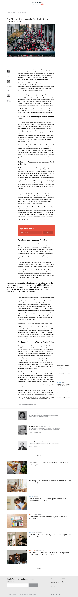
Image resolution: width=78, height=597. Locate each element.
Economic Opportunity (11, 12)
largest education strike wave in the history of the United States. (37, 349)
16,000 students (44, 264)
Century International (54, 579)
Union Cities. (26, 141)
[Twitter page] (56, 594)
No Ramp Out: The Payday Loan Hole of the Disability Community (63, 374)
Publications (22, 8)
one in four (37, 257)
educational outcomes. (25, 270)
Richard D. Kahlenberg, (39, 426)
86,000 (34, 312)
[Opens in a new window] (29, 434)
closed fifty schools (33, 330)
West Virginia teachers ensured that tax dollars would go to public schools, (35, 362)
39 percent (45, 255)
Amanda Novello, (36, 412)
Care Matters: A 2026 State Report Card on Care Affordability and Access (64, 386)
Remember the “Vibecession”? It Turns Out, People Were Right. (63, 364)
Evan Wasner (60, 368)
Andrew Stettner (10, 99)
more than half (36, 270)
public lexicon (25, 126)
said (32, 109)
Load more (39, 568)
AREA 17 (35, 594)
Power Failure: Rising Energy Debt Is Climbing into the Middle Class (50, 535)
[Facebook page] (51, 594)
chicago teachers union (23, 404)
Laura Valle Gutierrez (62, 390)
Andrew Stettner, (40, 441)
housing (31, 273)
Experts (13, 8)
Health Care (53, 583)
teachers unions (32, 404)
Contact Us (64, 582)
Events (17, 8)
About (28, 8)
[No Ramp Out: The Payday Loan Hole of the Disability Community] (17, 485)
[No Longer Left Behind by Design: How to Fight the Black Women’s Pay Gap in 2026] (17, 557)
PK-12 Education (54, 581)
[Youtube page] (53, 594)
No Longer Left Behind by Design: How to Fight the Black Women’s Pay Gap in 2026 (49, 553)
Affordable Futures (38, 478)
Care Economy (63, 382)
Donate (31, 8)
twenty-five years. (33, 97)
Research (9, 8)
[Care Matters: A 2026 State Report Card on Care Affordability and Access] (17, 503)
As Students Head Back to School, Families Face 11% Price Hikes (63, 398)
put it (33, 394)
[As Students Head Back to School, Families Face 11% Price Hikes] (17, 521)
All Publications (54, 588)
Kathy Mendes (62, 391)
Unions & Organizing (22, 12)
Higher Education (55, 582)
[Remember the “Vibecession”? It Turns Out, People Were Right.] (17, 467)
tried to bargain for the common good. (42, 173)
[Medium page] (59, 594)
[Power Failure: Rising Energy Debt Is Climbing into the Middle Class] (17, 539)
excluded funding (38, 301)
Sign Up (47, 232)
